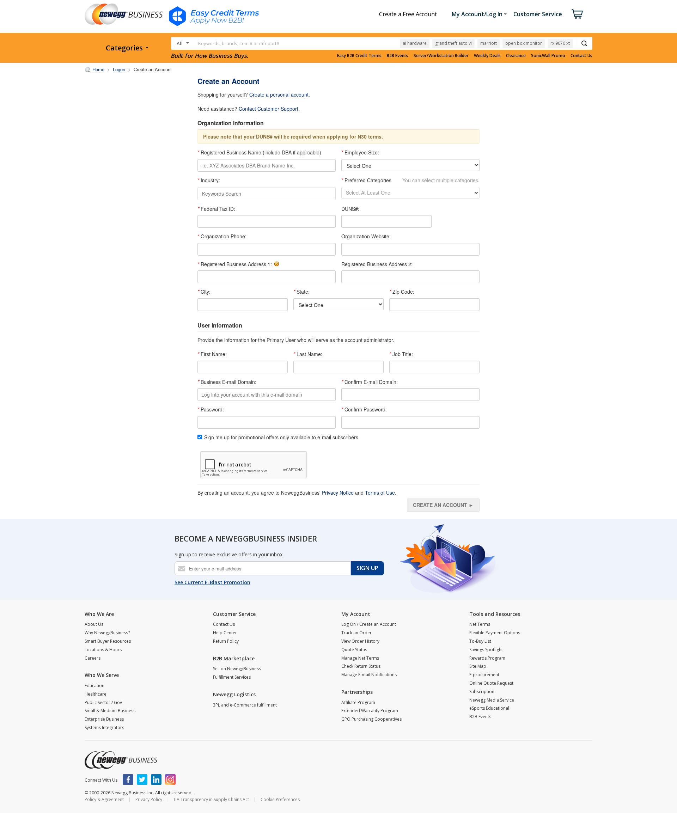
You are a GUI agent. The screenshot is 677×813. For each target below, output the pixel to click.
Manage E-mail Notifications (369, 675)
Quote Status (354, 650)
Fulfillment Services (232, 677)
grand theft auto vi (453, 43)
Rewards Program (487, 658)
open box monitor (523, 43)
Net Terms (479, 624)
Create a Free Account (408, 14)
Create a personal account (279, 94)
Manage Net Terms (360, 658)
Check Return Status (360, 666)
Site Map (477, 666)
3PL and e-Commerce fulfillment (245, 705)
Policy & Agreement (104, 799)
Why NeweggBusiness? (107, 633)
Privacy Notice (338, 492)
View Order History (360, 641)
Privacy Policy (148, 799)
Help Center (225, 633)
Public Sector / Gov (103, 702)
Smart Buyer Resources (108, 641)
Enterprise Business (104, 719)
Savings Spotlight (486, 650)
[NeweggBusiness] (121, 760)
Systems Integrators (104, 728)
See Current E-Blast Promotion (212, 582)
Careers (92, 658)
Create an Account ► (443, 504)
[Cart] (577, 14)
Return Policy (226, 641)
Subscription (481, 692)
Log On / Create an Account (368, 624)
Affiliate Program (358, 702)
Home (98, 69)
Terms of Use (380, 492)
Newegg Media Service (491, 700)
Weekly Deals (487, 56)
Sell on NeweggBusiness (237, 669)
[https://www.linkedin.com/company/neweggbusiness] (156, 779)
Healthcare (95, 694)
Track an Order (356, 633)
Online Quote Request (491, 683)
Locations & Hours (103, 650)
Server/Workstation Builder (441, 56)
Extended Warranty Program (369, 711)
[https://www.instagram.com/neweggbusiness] (170, 779)
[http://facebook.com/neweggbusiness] (128, 779)
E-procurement (484, 675)
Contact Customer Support (268, 108)
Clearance (516, 56)
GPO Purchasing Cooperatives (371, 719)
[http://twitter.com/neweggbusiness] (142, 779)
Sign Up (367, 568)
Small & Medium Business (110, 711)
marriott (488, 43)
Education (94, 686)
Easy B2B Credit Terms (359, 56)
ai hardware (415, 43)
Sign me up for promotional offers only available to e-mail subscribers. (282, 437)
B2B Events (397, 56)
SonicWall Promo (548, 56)
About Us (94, 624)
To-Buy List (480, 641)
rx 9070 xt (560, 43)
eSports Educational (489, 708)
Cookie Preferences (280, 799)
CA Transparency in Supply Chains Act (211, 799)
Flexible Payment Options (494, 633)
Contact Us (581, 56)
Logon (119, 69)
